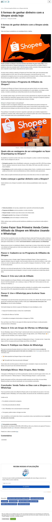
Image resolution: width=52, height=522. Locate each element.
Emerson (5, 18)
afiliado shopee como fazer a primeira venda (18, 498)
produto (27, 67)
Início (2, 8)
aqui (13, 427)
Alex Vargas (5, 501)
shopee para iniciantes (23, 504)
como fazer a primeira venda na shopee (28, 501)
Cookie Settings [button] (6, 518)
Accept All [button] (13, 518)
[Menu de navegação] (49, 2)
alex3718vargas (13, 501)
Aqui (17, 431)
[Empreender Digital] (5, 2)
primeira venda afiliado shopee (9, 504)
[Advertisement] (11, 196)
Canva (37, 351)
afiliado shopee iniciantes (37, 498)
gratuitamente (21, 65)
